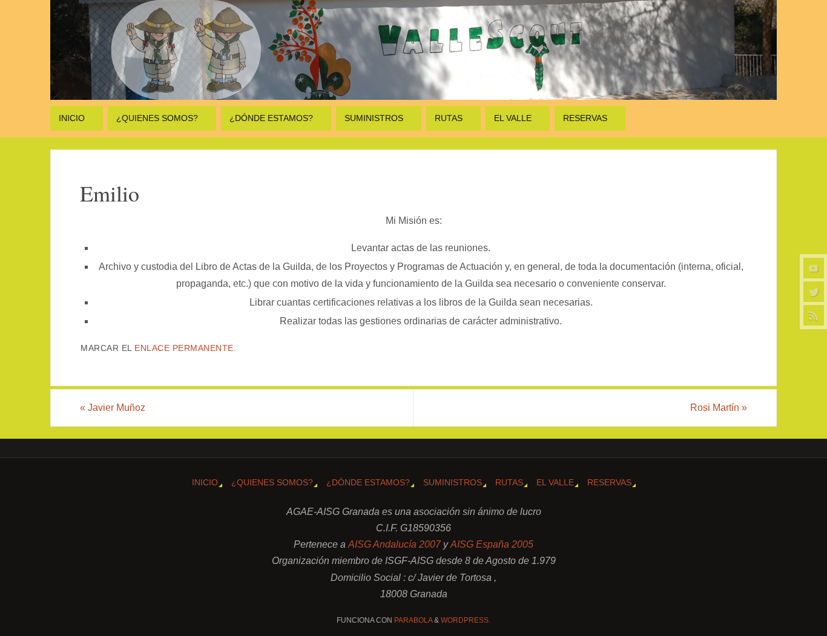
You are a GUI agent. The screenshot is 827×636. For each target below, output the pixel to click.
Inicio (205, 482)
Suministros (452, 482)
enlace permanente (184, 348)
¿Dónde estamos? (368, 482)
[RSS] (813, 315)
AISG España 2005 (491, 544)
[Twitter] (813, 291)
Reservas (609, 482)
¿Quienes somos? (272, 482)
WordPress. (465, 620)
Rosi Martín (718, 407)
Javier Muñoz (112, 407)
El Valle (555, 482)
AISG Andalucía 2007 (395, 544)
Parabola (413, 620)
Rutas (509, 482)
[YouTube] (813, 268)
